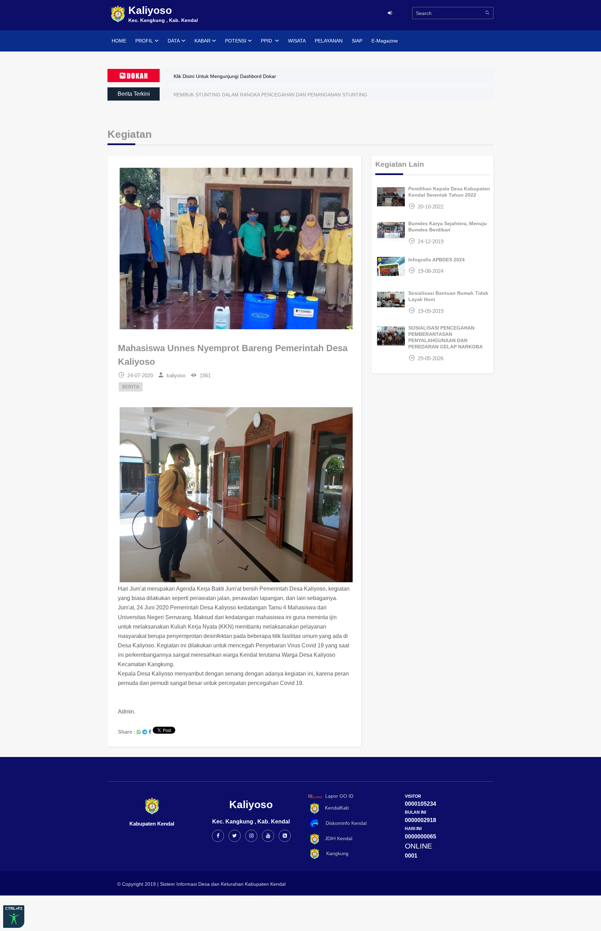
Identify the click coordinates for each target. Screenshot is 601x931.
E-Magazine (384, 41)
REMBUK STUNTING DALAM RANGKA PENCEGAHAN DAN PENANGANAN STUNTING (270, 94)
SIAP (357, 41)
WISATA (297, 41)
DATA (174, 41)
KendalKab (335, 808)
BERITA (130, 386)
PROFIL (144, 41)
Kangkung (334, 853)
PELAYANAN (329, 41)
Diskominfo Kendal (344, 823)
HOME (119, 41)
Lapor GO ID (339, 796)
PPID (267, 41)
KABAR (202, 41)
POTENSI (235, 41)
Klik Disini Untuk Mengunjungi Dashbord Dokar (225, 76)
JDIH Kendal (336, 838)
